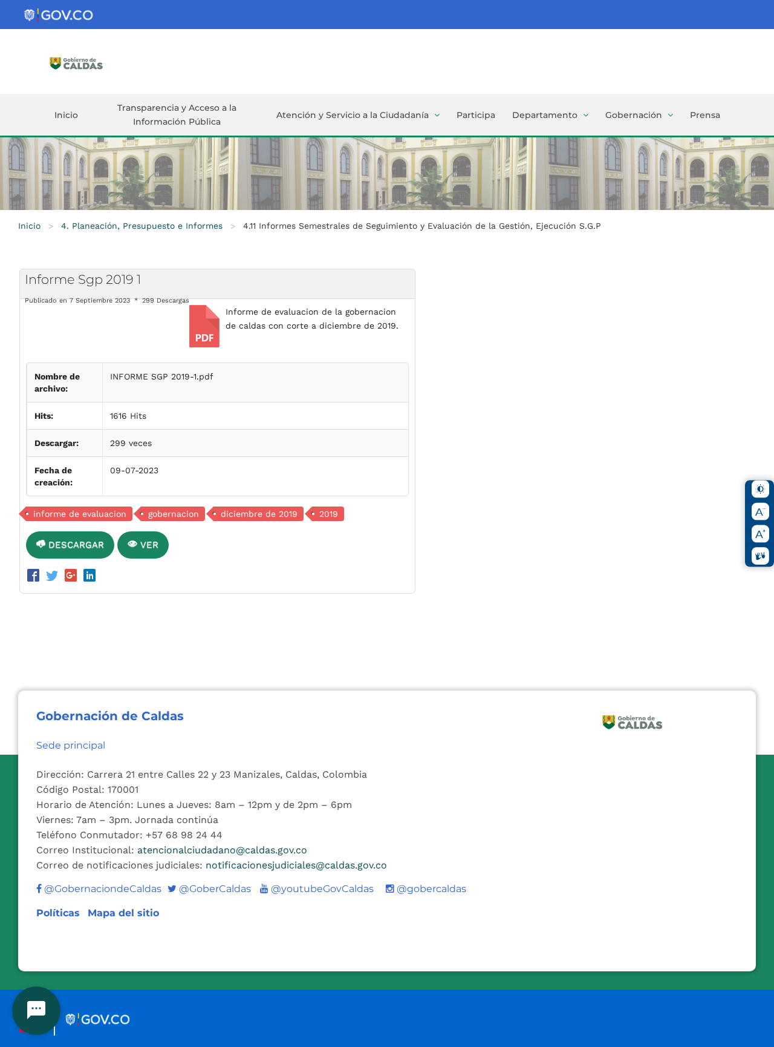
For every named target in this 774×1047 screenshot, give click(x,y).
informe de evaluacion (79, 514)
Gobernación (633, 115)
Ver (147, 544)
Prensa (705, 115)
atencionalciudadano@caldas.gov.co (222, 850)
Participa (476, 115)
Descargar (74, 544)
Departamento (544, 115)
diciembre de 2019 (259, 514)
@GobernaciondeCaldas (101, 888)
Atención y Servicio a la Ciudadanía (352, 115)
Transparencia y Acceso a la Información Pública (176, 114)
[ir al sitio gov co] (59, 15)
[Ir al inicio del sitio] (93, 62)
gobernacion (173, 514)
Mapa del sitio (123, 913)
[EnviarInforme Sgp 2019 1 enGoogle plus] (72, 576)
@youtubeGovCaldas (317, 888)
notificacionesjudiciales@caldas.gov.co (296, 865)
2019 (328, 514)
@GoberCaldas (209, 888)
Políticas (59, 913)
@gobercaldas (430, 888)
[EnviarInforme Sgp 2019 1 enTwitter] (54, 576)
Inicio (66, 115)
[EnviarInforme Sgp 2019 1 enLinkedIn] (89, 576)
